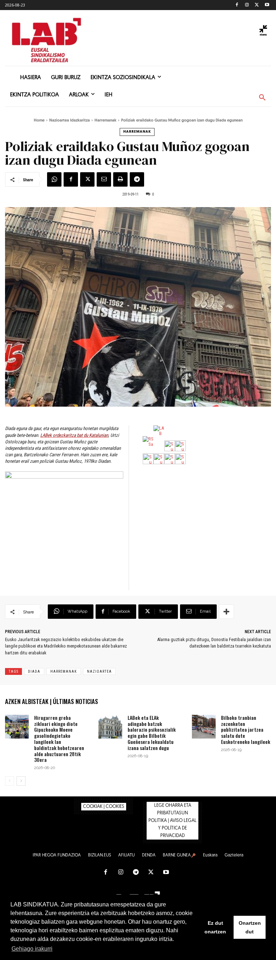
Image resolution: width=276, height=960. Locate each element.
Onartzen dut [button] (250, 927)
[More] (226, 611)
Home (39, 121)
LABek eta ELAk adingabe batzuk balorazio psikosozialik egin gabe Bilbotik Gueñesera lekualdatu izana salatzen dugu (152, 732)
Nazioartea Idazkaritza (69, 121)
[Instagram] (247, 5)
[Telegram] (137, 179)
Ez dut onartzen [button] (215, 927)
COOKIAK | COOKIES (103, 806)
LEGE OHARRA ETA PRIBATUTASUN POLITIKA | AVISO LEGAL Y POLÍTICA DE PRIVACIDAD (172, 820)
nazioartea (99, 671)
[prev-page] (9, 781)
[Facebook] (237, 5)
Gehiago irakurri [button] (32, 949)
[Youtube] (267, 5)
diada (34, 671)
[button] (262, 97)
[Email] (104, 179)
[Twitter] (257, 5)
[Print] (120, 179)
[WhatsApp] (54, 179)
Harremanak (105, 121)
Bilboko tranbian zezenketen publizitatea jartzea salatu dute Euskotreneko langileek (245, 729)
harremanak (63, 671)
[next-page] (21, 781)
